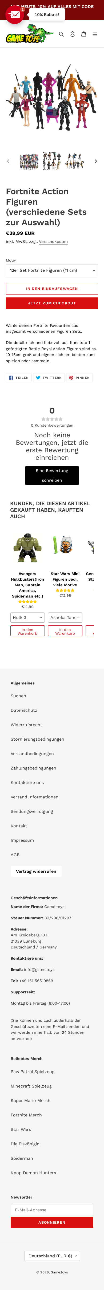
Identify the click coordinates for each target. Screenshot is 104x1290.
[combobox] (27, 618)
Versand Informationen (34, 796)
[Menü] (95, 34)
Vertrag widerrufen (36, 871)
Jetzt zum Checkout (52, 303)
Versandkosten (53, 241)
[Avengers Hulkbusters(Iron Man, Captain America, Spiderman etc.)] (27, 547)
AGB (15, 854)
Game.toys (59, 1272)
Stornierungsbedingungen (37, 739)
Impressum (22, 840)
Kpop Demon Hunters (33, 1172)
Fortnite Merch (26, 1114)
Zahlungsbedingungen (33, 768)
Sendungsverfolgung (32, 811)
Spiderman (22, 1158)
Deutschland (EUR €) (50, 1255)
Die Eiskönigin (25, 1143)
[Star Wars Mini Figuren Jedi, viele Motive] (65, 547)
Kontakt (19, 825)
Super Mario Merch (30, 1100)
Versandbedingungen (32, 753)
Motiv (11, 260)
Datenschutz (24, 710)
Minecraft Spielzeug (31, 1086)
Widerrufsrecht (26, 724)
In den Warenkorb (27, 631)
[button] (14, 14)
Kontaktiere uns (27, 782)
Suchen (18, 695)
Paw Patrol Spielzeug (32, 1071)
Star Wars (21, 1129)
